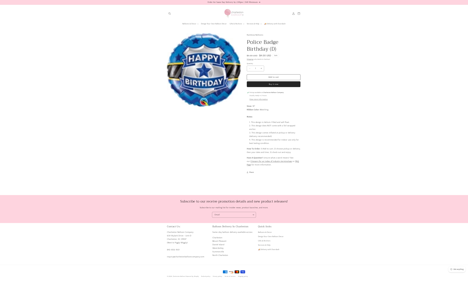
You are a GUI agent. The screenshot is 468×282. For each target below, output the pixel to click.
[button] (169, 13)
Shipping (250, 59)
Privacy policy (217, 276)
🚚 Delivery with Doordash (268, 249)
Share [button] (251, 172)
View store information (258, 99)
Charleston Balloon (179, 276)
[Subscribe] (253, 215)
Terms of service (230, 276)
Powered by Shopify (192, 276)
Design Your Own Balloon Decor (271, 237)
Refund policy (205, 276)
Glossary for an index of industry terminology (271, 161)
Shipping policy (243, 276)
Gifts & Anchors (264, 241)
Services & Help (264, 245)
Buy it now (273, 84)
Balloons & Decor (265, 232)
